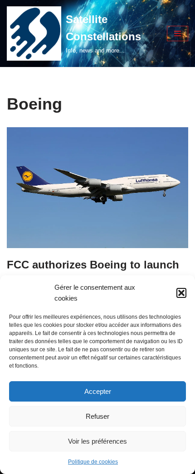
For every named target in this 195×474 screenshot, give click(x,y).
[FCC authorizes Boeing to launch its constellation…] (97, 187)
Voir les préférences (97, 441)
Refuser (97, 416)
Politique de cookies (93, 462)
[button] (181, 292)
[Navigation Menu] (177, 33)
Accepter (97, 391)
